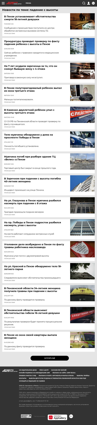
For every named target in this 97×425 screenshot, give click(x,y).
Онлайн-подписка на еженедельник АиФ (34, 373)
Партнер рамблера (39, 416)
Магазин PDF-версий (58, 370)
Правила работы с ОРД (27, 375)
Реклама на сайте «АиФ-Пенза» (64, 373)
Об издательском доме (28, 370)
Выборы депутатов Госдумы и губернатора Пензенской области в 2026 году (57, 378)
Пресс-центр (43, 370)
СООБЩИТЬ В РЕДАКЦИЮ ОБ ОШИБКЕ (32, 381)
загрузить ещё (49, 358)
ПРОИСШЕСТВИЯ (9, 33)
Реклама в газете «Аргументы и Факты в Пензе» (56, 375)
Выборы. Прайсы (83, 375)
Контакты (22, 378)
